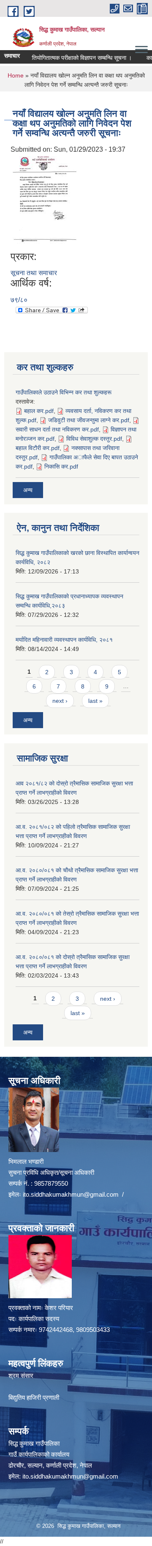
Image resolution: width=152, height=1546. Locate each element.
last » (95, 700)
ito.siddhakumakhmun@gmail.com (71, 1194)
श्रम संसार (20, 1375)
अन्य (28, 490)
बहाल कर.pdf (39, 410)
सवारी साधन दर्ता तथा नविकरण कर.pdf (57, 429)
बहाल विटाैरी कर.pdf (38, 448)
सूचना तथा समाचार (34, 272)
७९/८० (19, 299)
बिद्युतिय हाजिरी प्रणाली (33, 1397)
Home (16, 75)
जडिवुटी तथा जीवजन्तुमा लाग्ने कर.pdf (88, 420)
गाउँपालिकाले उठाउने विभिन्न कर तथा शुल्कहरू (63, 392)
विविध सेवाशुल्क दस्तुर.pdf (94, 438)
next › (60, 700)
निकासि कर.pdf (61, 466)
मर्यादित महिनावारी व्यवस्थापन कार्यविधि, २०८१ (64, 639)
